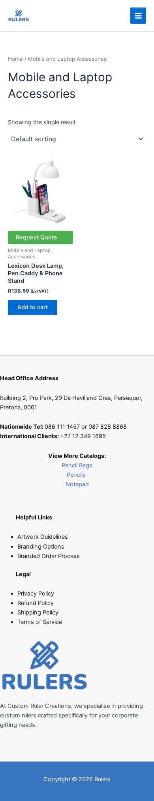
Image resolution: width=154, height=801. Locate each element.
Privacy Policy (35, 593)
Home (15, 59)
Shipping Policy (37, 612)
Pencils (77, 474)
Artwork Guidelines (42, 536)
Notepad (77, 484)
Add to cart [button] (32, 307)
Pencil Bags (77, 465)
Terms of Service (39, 621)
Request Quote (36, 237)
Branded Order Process (48, 556)
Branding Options (40, 546)
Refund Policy (35, 603)
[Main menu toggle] (138, 15)
